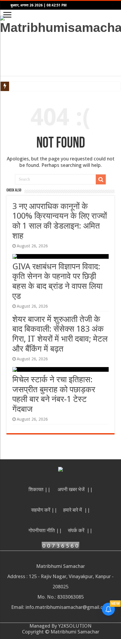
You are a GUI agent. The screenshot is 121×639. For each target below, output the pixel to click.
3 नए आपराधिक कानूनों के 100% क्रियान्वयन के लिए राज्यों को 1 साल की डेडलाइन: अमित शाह (59, 221)
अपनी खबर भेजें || (75, 489)
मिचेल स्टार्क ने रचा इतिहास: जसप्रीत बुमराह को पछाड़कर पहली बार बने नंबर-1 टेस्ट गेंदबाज (53, 394)
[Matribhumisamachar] (60, 24)
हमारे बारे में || (76, 510)
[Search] (101, 179)
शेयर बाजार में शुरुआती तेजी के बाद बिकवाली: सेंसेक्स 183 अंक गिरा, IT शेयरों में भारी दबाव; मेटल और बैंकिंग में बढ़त (59, 334)
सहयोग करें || (44, 510)
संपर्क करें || (80, 530)
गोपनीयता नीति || (45, 530)
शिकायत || (40, 489)
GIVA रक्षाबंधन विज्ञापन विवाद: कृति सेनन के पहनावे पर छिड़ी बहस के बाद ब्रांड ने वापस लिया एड (57, 281)
